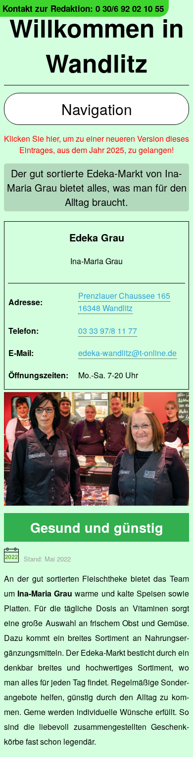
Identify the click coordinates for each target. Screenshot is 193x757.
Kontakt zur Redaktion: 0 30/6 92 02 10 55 (83, 8)
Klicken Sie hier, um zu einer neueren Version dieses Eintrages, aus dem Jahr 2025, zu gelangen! (96, 144)
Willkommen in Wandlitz (96, 45)
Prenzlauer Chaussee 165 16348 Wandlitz (124, 302)
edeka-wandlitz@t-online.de (127, 353)
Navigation (96, 109)
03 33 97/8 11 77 (107, 330)
